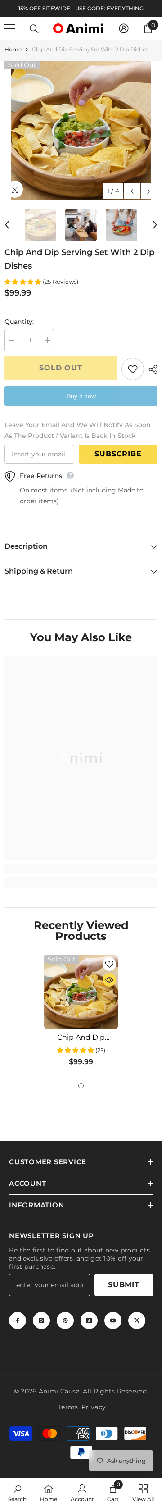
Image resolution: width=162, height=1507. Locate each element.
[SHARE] (151, 369)
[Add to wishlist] (133, 369)
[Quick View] (109, 980)
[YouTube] (113, 1320)
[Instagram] (41, 1320)
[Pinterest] (65, 1320)
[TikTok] (89, 1320)
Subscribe (117, 454)
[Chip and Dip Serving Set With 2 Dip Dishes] (81, 992)
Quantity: (19, 322)
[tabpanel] (81, 1014)
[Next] (149, 191)
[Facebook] (17, 1320)
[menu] (9, 28)
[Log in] (124, 28)
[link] (81, 868)
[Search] (34, 28)
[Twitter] (136, 1320)
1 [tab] (81, 1085)
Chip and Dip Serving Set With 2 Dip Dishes (81, 1037)
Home (13, 49)
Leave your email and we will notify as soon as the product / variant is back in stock (77, 430)
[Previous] (132, 191)
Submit (124, 1284)
